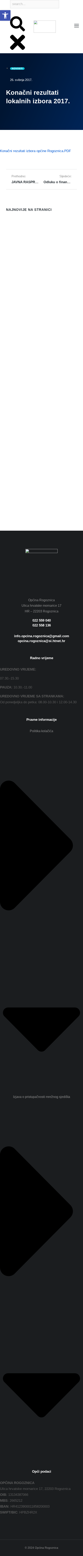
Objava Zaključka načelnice (27, 332)
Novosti (11, 253)
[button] (5, 15)
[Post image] (14, 228)
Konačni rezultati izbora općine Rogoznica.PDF (35, 151)
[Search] (10, 13)
